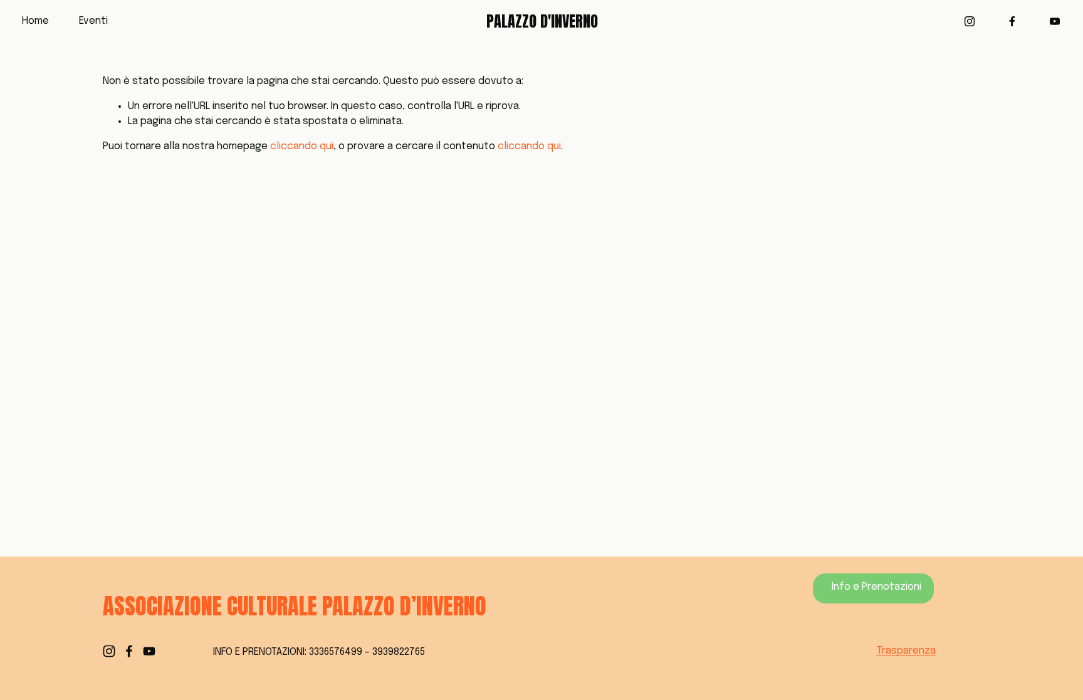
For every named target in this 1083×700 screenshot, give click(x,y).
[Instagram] (969, 21)
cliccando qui (301, 146)
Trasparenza (906, 650)
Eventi (93, 21)
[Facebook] (1012, 21)
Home (35, 21)
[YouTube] (1055, 21)
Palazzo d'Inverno (542, 21)
